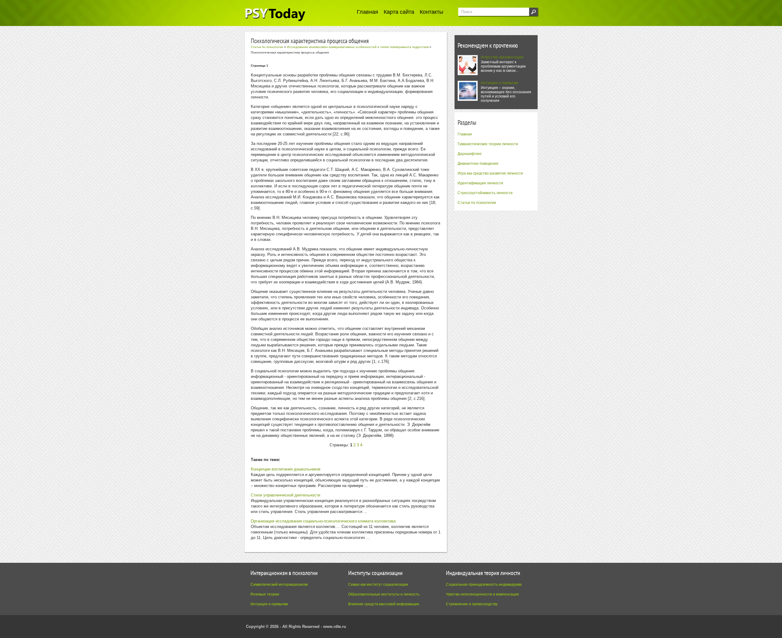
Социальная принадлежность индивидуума (484, 584)
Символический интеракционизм (279, 584)
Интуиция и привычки (499, 83)
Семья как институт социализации (378, 584)
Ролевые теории (264, 594)
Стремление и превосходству (472, 604)
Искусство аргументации (502, 57)
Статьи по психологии (477, 203)
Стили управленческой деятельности (285, 495)
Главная (367, 12)
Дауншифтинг (470, 154)
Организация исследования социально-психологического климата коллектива (323, 521)
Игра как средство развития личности (490, 173)
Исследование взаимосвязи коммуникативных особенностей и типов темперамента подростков (358, 47)
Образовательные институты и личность (383, 594)
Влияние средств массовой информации (383, 604)
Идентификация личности (480, 183)
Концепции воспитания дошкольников (285, 469)
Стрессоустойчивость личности (485, 193)
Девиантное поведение (478, 163)
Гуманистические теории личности (488, 144)
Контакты (431, 12)
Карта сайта (399, 12)
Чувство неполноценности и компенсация (482, 594)
